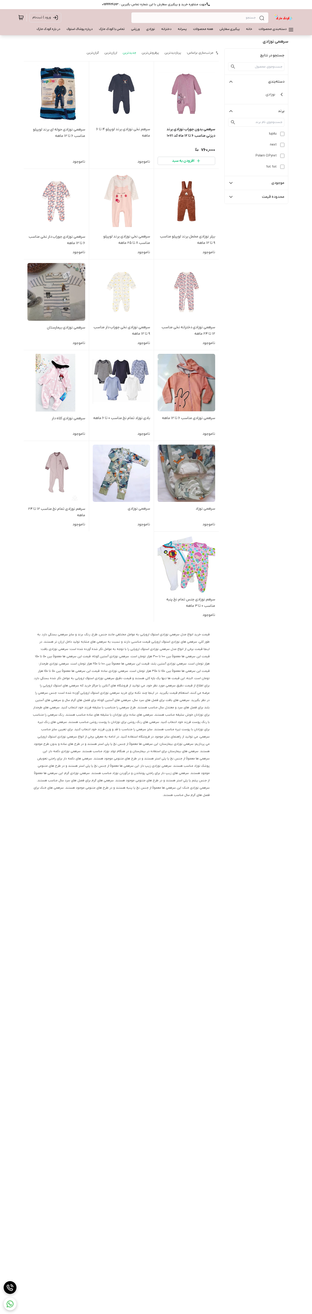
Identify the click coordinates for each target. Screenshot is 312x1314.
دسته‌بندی (276, 81)
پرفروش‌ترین (150, 53)
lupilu (273, 134)
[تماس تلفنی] (10, 1287)
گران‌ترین (93, 53)
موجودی (277, 183)
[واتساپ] (10, 1304)
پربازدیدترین (172, 53)
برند (281, 111)
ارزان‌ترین (110, 53)
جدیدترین (129, 53)
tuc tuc (271, 166)
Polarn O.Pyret (266, 156)
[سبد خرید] (21, 17)
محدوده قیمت (273, 197)
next (273, 145)
